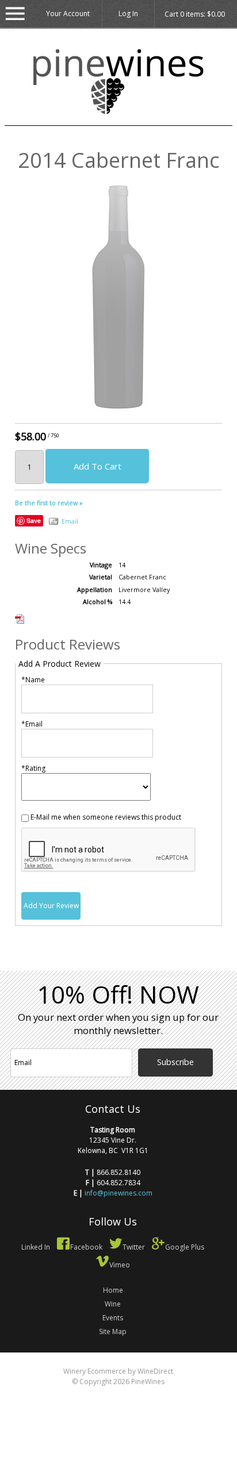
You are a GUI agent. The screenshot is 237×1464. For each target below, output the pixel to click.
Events (112, 1318)
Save (33, 520)
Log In (128, 13)
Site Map (113, 1331)
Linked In (35, 1247)
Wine (113, 1304)
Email (70, 521)
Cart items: (195, 14)
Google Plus (184, 1247)
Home (113, 1290)
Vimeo (119, 1265)
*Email (32, 724)
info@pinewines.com (118, 1193)
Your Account (68, 13)
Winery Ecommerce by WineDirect (118, 1371)
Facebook (86, 1247)
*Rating (33, 768)
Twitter (134, 1247)
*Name (33, 680)
